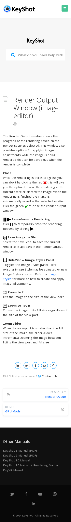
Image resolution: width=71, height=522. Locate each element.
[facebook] (35, 365)
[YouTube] (40, 494)
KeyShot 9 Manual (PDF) (20, 455)
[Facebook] (26, 494)
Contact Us (49, 376)
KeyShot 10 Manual (16, 460)
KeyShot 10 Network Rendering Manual (31, 465)
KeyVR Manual (13, 470)
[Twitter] (12, 494)
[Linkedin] (33, 504)
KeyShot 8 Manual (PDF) (20, 450)
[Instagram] (55, 494)
